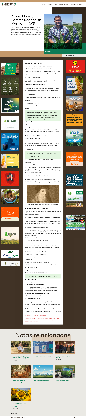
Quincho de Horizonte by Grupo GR (76, 4)
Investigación (50, 4)
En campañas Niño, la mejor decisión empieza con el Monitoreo (64, 381)
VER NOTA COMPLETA (68, 55)
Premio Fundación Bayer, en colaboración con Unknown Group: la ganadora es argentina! (21, 357)
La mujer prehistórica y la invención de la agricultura (19, 381)
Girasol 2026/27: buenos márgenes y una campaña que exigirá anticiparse (21, 405)
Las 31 (56, 4)
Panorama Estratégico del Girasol (42, 356)
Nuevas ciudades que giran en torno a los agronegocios (41, 381)
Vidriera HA (66, 4)
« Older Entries (14, 413)
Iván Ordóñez (61, 4)
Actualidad (43, 4)
